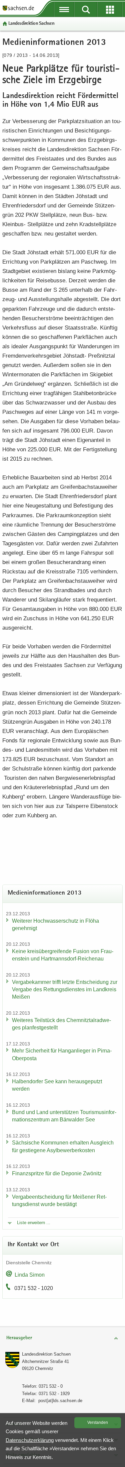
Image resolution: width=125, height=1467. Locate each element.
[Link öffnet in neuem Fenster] (18, 10)
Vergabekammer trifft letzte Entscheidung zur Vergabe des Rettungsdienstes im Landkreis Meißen (64, 989)
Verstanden (97, 1422)
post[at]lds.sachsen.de (60, 1400)
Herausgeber (19, 1338)
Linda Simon (30, 1275)
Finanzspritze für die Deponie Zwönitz (57, 1173)
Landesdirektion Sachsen (31, 23)
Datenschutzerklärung (30, 1440)
